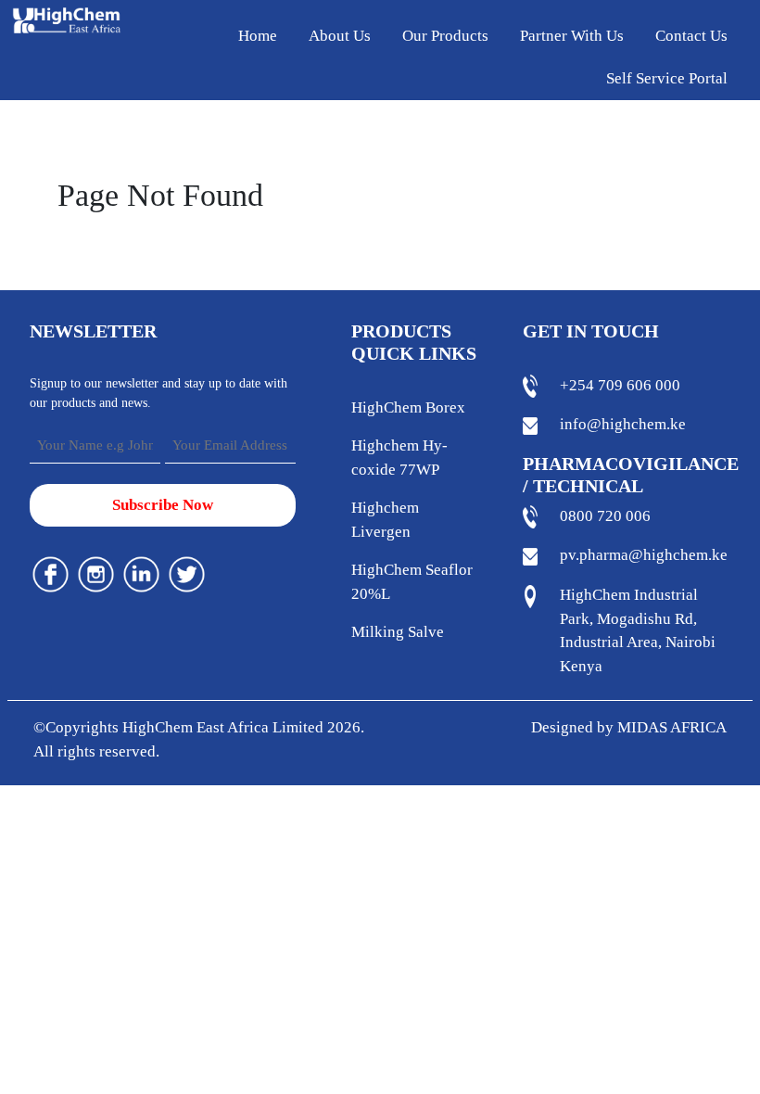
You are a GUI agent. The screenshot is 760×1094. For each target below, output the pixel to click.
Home (257, 36)
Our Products (445, 36)
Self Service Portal (667, 78)
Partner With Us (572, 36)
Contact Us (691, 36)
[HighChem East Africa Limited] (66, 19)
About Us (340, 36)
